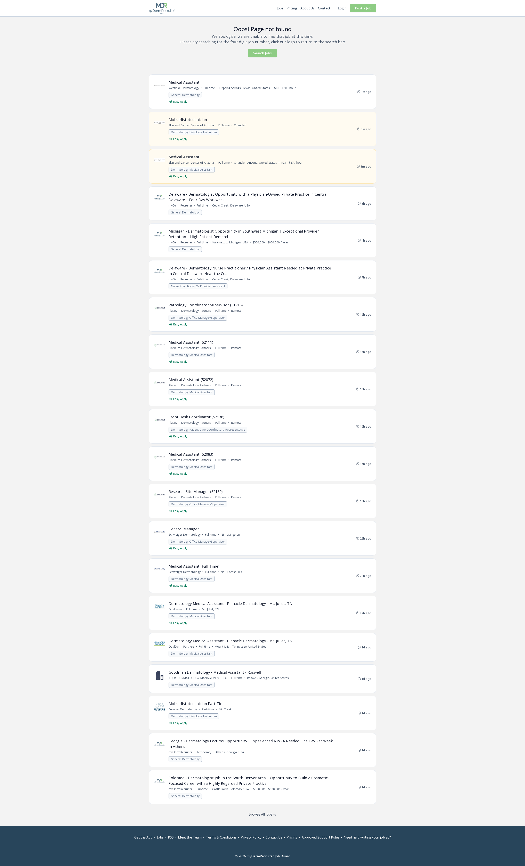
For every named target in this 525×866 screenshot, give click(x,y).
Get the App (143, 837)
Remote (236, 311)
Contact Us (274, 837)
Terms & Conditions (221, 837)
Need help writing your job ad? (367, 837)
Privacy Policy (251, 837)
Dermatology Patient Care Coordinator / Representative (208, 429)
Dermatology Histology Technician (194, 132)
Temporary (203, 752)
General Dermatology (185, 95)
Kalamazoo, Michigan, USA (230, 242)
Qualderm (175, 609)
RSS (171, 837)
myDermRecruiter (180, 205)
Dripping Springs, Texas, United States (244, 88)
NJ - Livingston (230, 534)
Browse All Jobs (261, 814)
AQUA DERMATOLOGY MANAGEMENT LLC (198, 678)
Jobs (280, 8)
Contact (324, 8)
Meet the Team (190, 837)
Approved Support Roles (320, 837)
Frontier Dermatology (183, 709)
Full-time (209, 88)
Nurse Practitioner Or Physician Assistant (198, 286)
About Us (307, 8)
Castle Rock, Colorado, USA (230, 789)
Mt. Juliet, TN (210, 609)
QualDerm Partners (181, 646)
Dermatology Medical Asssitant (191, 169)
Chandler (240, 125)
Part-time (208, 709)
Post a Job (363, 8)
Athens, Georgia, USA (230, 752)
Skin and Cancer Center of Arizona (191, 125)
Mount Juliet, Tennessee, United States (240, 646)
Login (342, 8)
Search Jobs (262, 53)
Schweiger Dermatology (185, 534)
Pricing (291, 8)
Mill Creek (225, 709)
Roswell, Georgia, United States (268, 678)
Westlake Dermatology (184, 88)
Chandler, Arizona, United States (255, 162)
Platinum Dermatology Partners (190, 311)
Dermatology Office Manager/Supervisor (198, 317)
